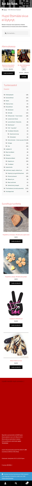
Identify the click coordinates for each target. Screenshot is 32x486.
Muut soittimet (12, 182)
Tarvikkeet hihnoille (13, 131)
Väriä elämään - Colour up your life (17, 140)
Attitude (10, 113)
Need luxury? (11, 125)
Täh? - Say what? (12, 128)
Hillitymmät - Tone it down (15, 116)
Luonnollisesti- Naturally (14, 122)
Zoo (9, 146)
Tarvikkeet (10, 164)
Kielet (7, 101)
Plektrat (8, 155)
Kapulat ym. (11, 161)
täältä (19, 441)
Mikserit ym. (11, 179)
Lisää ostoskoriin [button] (8, 73)
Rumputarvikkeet (10, 158)
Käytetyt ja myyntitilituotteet (16, 173)
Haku (16, 483)
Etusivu (5, 9)
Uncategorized (10, 191)
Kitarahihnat (9, 107)
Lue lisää (24, 76)
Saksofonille (9, 167)
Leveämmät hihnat (13, 119)
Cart (24, 482)
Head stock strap (14, 134)
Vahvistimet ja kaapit (13, 185)
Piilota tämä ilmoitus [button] (7, 478)
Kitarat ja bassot (12, 176)
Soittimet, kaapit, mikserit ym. (14, 170)
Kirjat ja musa (9, 104)
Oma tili (5, 483)
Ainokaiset (10, 110)
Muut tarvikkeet (10, 152)
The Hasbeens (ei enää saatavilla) (15, 188)
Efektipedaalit (9, 94)
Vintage (10, 143)
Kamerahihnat (10, 97)
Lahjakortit (9, 149)
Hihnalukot (13, 137)
